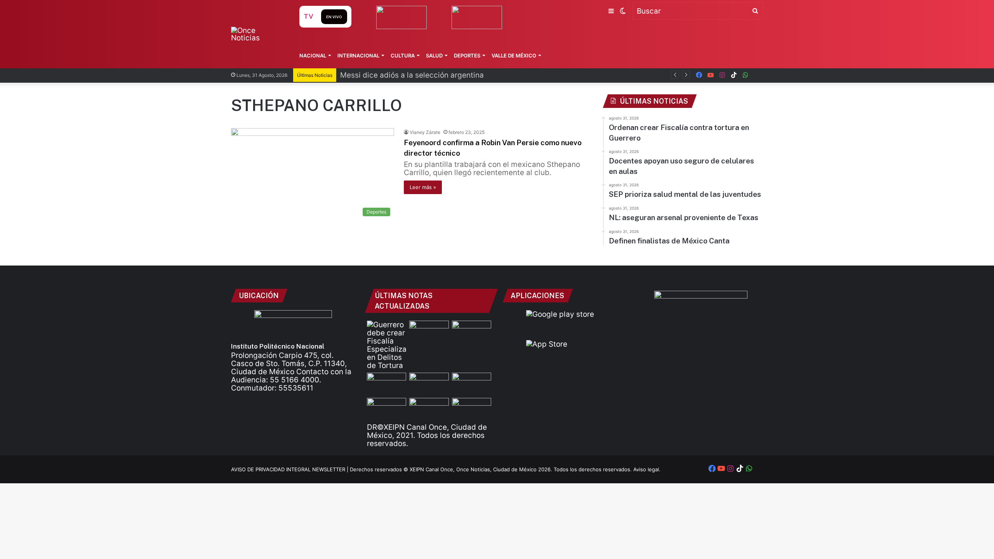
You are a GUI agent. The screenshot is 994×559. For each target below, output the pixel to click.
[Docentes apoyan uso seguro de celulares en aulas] (471, 332)
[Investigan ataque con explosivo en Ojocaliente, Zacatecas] (386, 409)
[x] (757, 75)
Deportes (467, 55)
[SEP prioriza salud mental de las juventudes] (428, 384)
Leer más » (423, 187)
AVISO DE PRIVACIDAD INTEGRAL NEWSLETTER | (290, 469)
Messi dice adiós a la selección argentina (412, 75)
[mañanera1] (386, 384)
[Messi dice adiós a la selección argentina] (428, 332)
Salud (434, 55)
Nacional (312, 55)
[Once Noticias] (257, 34)
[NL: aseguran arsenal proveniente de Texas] (471, 384)
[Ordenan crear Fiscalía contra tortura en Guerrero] (386, 345)
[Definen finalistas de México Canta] (428, 409)
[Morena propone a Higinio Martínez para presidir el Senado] (471, 409)
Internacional (358, 55)
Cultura (403, 55)
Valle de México (514, 55)
